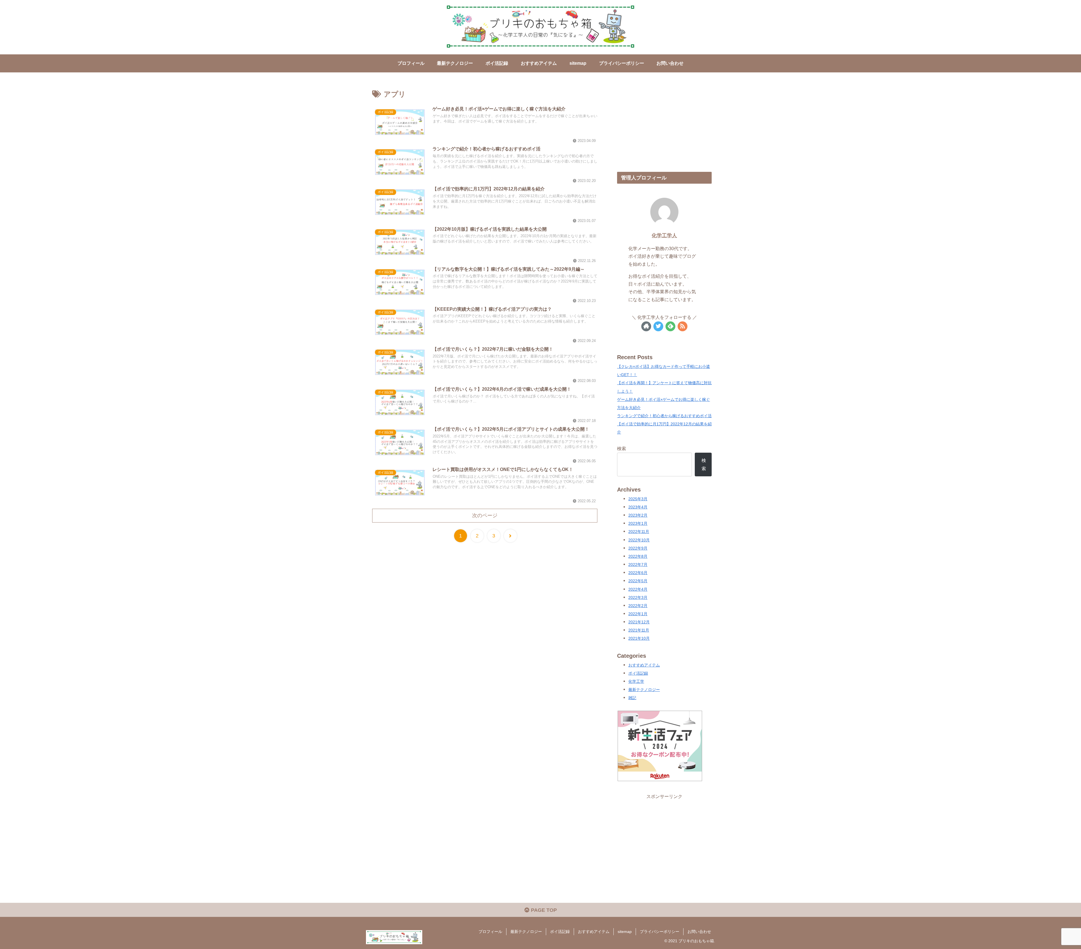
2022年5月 (637, 581)
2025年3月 (637, 499)
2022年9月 (637, 548)
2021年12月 (639, 622)
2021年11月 (638, 630)
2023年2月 (637, 515)
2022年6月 (637, 573)
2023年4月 (637, 507)
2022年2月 (637, 606)
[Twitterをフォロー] (658, 326)
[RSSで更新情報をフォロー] (682, 326)
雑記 (632, 698)
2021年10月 (639, 638)
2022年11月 (638, 532)
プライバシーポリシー (659, 931)
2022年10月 (639, 540)
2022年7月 (637, 565)
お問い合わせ (699, 931)
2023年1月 (637, 523)
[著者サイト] (646, 326)
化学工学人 (664, 235)
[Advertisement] (664, 124)
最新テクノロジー (644, 690)
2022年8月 (637, 556)
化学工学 (636, 681)
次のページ (484, 515)
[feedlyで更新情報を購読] (670, 326)
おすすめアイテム (644, 665)
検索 (621, 448)
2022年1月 (637, 614)
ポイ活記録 (638, 673)
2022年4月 (637, 589)
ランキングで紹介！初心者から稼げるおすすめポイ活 (664, 416)
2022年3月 (637, 597)
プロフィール (490, 931)
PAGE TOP (543, 910)
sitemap (625, 931)
